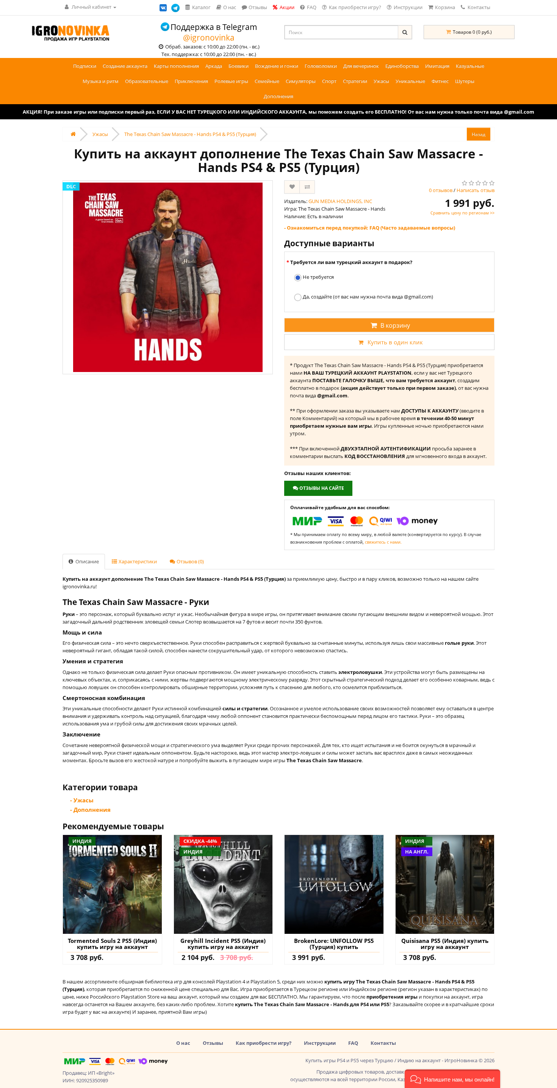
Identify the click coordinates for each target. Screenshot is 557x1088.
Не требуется (318, 277)
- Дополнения (90, 809)
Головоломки (321, 66)
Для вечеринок (361, 66)
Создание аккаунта (125, 66)
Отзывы (213, 1043)
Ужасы (381, 81)
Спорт (329, 81)
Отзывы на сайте (321, 488)
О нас (183, 1043)
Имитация (437, 66)
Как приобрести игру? (263, 1043)
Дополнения (278, 96)
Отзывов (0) (189, 561)
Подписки (84, 66)
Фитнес (440, 81)
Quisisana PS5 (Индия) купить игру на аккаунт (444, 944)
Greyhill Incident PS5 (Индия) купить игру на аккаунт (223, 944)
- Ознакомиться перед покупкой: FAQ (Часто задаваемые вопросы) (369, 227)
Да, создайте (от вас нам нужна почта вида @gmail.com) (367, 296)
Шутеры (464, 81)
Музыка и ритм (101, 81)
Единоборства (402, 66)
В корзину (395, 325)
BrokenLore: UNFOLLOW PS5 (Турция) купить (334, 944)
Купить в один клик (395, 342)
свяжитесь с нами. (383, 542)
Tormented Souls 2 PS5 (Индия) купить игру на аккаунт (112, 944)
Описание (86, 561)
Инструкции (320, 1043)
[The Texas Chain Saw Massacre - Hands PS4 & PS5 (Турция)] (167, 277)
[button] (452, 1078)
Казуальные (470, 66)
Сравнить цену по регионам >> (462, 213)
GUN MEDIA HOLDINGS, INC (340, 201)
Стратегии (355, 81)
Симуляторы (301, 81)
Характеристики (137, 561)
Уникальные (410, 81)
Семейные (267, 81)
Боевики (238, 66)
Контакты (478, 7)
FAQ (353, 1043)
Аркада (213, 66)
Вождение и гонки (276, 66)
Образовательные (146, 81)
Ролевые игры (231, 81)
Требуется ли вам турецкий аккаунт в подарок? (351, 262)
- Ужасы (82, 800)
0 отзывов (440, 190)
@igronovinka (209, 37)
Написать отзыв (475, 190)
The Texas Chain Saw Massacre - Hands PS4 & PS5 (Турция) (190, 134)
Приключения (191, 81)
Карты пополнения (176, 66)
